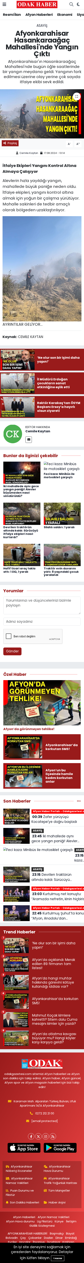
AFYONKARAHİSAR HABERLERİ (27, 1233)
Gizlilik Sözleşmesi (42, 1226)
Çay (23, 1238)
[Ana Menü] (4, 4)
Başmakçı (57, 1233)
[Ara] (71, 4)
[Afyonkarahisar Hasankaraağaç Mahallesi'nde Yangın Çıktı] (42, 113)
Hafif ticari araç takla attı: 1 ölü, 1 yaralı (19, 570)
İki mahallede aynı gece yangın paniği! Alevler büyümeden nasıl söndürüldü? (21, 491)
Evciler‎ (12, 1242)
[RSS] (53, 1136)
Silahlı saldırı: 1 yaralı (59, 527)
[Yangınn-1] (42, 268)
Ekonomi (64, 14)
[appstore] (24, 1148)
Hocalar (24, 1242)
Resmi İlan (12, 14)
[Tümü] (79, 801)
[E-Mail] (28, 439)
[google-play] (60, 1148)
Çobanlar (35, 1238)
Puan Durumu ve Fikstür (20, 1192)
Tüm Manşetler (59, 1190)
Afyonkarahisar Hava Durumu (57, 1168)
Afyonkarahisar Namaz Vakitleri (19, 1180)
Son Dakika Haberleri (24, 1202)
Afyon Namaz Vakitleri (53, 1217)
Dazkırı (48, 1238)
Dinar (59, 1238)
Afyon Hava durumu (20, 1221)
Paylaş (12, 143)
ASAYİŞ (42, 25)
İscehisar (53, 1242)
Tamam (57, 1258)
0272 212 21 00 (44, 1113)
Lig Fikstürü (44, 1221)
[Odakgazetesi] (37, 4)
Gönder (12, 651)
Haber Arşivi (57, 1202)
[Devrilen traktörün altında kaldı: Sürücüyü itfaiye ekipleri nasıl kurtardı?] (21, 513)
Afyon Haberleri (39, 14)
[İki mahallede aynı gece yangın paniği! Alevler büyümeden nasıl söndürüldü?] (21, 472)
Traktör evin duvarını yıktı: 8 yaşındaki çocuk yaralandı (61, 571)
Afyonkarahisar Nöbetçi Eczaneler (19, 1168)
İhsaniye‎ (39, 1242)
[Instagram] (45, 1136)
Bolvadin (12, 1238)
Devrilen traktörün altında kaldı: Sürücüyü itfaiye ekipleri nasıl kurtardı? (20, 532)
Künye (59, 1221)
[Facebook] (31, 1136)
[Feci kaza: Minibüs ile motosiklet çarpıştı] (62, 466)
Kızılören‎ (68, 1242)
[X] (38, 1136)
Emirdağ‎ (71, 1238)
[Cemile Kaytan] (12, 433)
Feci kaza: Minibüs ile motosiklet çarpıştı (59, 475)
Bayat (70, 1233)
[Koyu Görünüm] (78, 4)
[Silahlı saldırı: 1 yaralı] (62, 513)
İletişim (71, 1221)
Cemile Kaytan (29, 153)
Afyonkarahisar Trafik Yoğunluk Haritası (60, 1180)
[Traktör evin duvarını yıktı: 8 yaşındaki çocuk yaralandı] (62, 554)
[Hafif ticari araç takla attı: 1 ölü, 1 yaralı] (21, 554)
